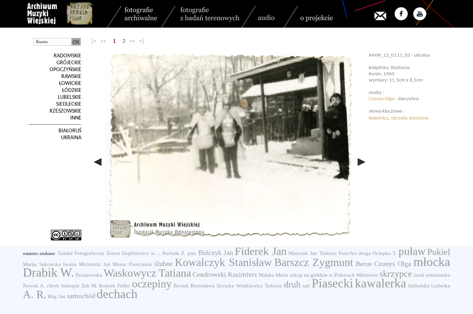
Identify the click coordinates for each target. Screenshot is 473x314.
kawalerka (380, 283)
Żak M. (89, 285)
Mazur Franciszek (132, 264)
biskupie (70, 285)
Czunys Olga (381, 99)
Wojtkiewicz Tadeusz (259, 285)
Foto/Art (348, 253)
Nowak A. (34, 285)
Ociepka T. (384, 253)
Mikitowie (367, 275)
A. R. (34, 294)
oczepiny (152, 283)
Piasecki (332, 283)
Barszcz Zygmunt (314, 262)
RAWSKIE (71, 76)
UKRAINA (71, 138)
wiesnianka (438, 275)
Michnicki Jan (94, 264)
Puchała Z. (174, 253)
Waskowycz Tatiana (147, 273)
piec (192, 253)
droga (364, 253)
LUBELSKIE (69, 97)
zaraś (419, 275)
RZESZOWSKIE (65, 111)
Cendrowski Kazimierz (225, 274)
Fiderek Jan (260, 251)
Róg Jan (56, 296)
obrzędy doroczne (409, 118)
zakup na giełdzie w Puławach (322, 275)
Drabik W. (48, 272)
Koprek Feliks (114, 285)
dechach (117, 294)
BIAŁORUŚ (70, 131)
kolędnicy (378, 118)
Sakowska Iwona (58, 264)
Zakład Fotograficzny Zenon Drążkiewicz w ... (109, 253)
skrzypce (396, 274)
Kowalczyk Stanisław (223, 262)
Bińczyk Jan (215, 252)
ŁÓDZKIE (71, 90)
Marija (30, 264)
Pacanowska (88, 275)
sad (306, 285)
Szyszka (225, 285)
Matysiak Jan (302, 253)
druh (292, 284)
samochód (81, 295)
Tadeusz (328, 253)
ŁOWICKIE (70, 83)
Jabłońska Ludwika (429, 285)
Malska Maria (273, 275)
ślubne (163, 263)
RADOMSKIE (67, 56)
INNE (75, 118)
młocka (431, 262)
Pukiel (438, 252)
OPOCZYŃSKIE (65, 70)
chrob (53, 285)
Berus (364, 263)
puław (412, 251)
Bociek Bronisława (194, 285)
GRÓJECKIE (68, 63)
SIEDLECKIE (68, 104)
